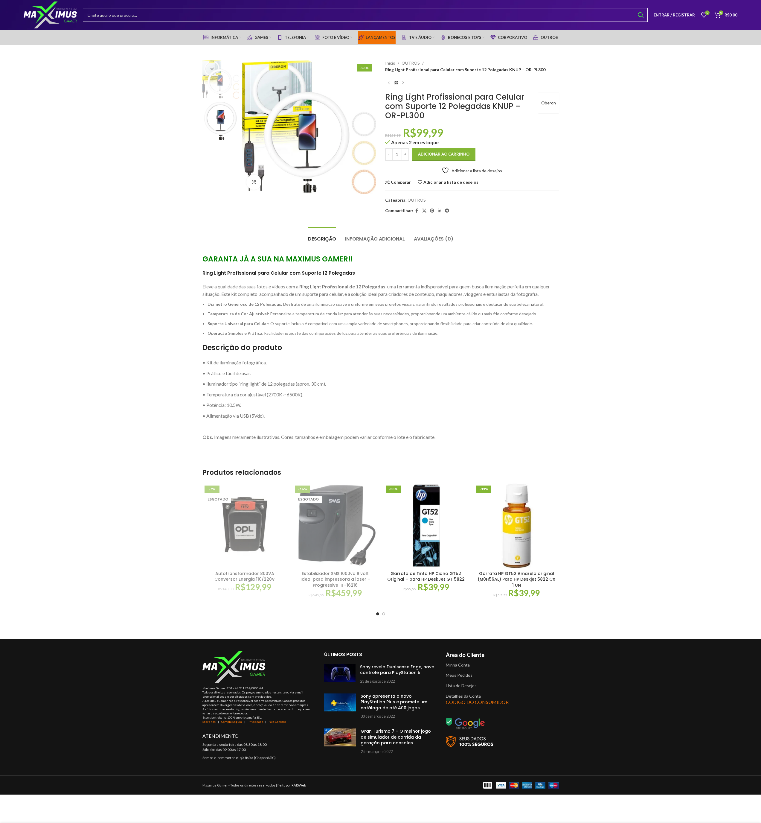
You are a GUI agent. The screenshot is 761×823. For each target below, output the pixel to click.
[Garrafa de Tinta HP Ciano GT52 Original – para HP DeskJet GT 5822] (426, 525)
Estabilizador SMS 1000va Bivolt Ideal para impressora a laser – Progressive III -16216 (335, 579)
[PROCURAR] (641, 15)
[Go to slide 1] (377, 613)
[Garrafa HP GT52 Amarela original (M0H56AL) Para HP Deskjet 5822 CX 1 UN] (516, 525)
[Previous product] (388, 82)
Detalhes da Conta (463, 696)
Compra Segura (232, 721)
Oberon (548, 102)
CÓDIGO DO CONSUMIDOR (477, 702)
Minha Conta (458, 664)
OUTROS (411, 63)
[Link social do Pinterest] (432, 211)
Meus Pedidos (459, 675)
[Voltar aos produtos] (395, 82)
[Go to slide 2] (383, 613)
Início (390, 63)
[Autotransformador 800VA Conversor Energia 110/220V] (244, 525)
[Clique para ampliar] (253, 182)
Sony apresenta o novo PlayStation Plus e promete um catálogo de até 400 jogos (394, 702)
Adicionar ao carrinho (443, 154)
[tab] (322, 236)
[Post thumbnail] (340, 674)
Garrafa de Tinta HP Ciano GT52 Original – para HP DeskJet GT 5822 (426, 576)
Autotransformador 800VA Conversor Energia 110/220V (244, 576)
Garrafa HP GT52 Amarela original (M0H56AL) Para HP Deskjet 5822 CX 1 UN (516, 579)
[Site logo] (50, 14)
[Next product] (403, 82)
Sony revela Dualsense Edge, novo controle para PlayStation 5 (397, 670)
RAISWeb (299, 785)
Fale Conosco (277, 721)
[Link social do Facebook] (416, 211)
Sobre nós (209, 721)
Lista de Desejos (461, 685)
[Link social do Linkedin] (439, 211)
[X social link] (424, 211)
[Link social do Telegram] (447, 211)
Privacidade (255, 721)
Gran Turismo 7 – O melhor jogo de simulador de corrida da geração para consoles (396, 737)
